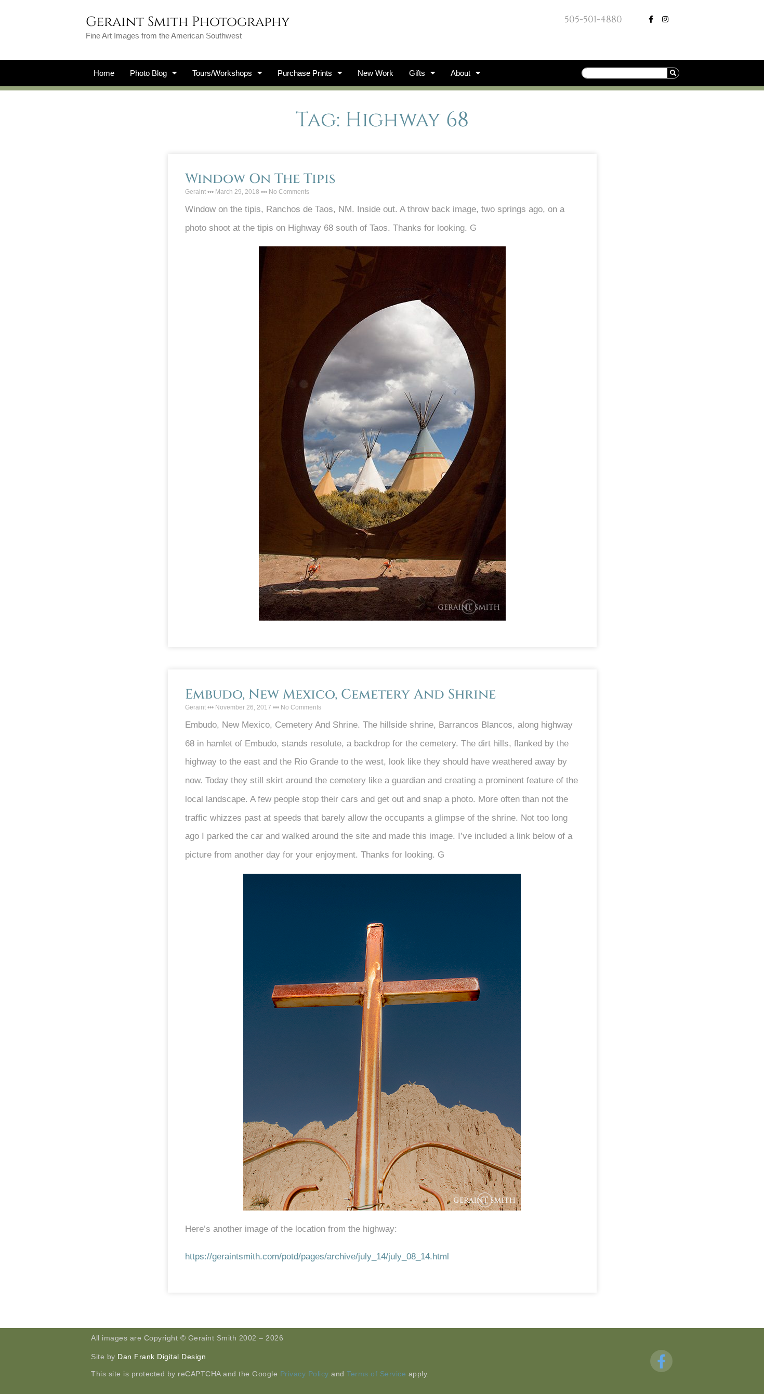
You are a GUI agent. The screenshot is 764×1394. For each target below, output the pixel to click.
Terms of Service (376, 1374)
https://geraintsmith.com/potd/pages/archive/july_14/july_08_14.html (317, 1256)
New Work (375, 73)
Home (104, 73)
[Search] (673, 73)
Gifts (417, 73)
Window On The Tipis (260, 179)
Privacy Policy (304, 1374)
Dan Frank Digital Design (161, 1356)
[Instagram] (665, 19)
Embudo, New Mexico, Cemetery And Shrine (340, 695)
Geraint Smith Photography (188, 22)
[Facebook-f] (650, 19)
